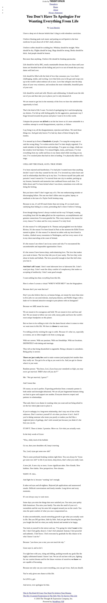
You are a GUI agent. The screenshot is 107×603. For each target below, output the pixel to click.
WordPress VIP (58, 602)
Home (55, 7)
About (55, 10)
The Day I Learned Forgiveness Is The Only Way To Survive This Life (50, 596)
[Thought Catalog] (57, 1)
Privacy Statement (55, 13)
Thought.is (53, 4)
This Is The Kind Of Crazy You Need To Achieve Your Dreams (47, 593)
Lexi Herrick (55, 28)
